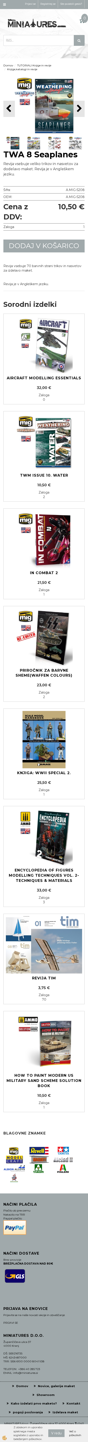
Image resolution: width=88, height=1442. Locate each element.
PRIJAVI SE (10, 1322)
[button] (79, 109)
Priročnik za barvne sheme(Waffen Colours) (44, 673)
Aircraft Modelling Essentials (44, 378)
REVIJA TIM (44, 978)
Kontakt (73, 1403)
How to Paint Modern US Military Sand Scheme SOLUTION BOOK (44, 1080)
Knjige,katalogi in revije (22, 69)
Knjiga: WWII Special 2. (44, 773)
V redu (56, 1433)
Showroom (46, 1395)
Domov (8, 65)
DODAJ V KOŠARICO (44, 246)
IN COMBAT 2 (44, 573)
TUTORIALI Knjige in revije (34, 65)
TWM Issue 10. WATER (44, 475)
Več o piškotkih (75, 1433)
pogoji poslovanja (28, 1412)
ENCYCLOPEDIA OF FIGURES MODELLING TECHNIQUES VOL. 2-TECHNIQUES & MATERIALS (44, 875)
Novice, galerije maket (56, 1386)
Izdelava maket (65, 1412)
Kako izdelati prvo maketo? (34, 1403)
